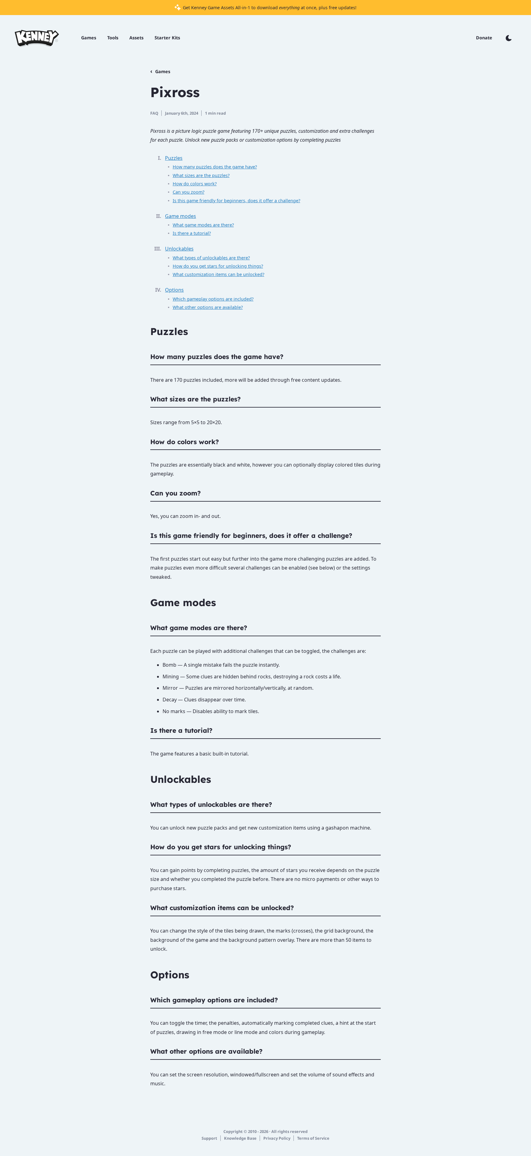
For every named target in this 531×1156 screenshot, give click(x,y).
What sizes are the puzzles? (201, 175)
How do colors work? (195, 184)
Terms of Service (313, 1138)
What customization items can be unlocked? (218, 274)
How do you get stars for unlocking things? (218, 266)
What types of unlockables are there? (211, 258)
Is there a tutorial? (192, 233)
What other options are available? (208, 307)
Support (209, 1138)
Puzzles (174, 158)
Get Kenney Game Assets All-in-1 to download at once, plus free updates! (269, 7)
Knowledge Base (240, 1138)
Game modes (180, 216)
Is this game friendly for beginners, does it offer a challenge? (236, 200)
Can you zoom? (188, 192)
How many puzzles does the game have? (215, 167)
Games (162, 71)
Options (174, 289)
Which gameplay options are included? (213, 299)
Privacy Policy (276, 1138)
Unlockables (179, 248)
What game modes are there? (203, 225)
